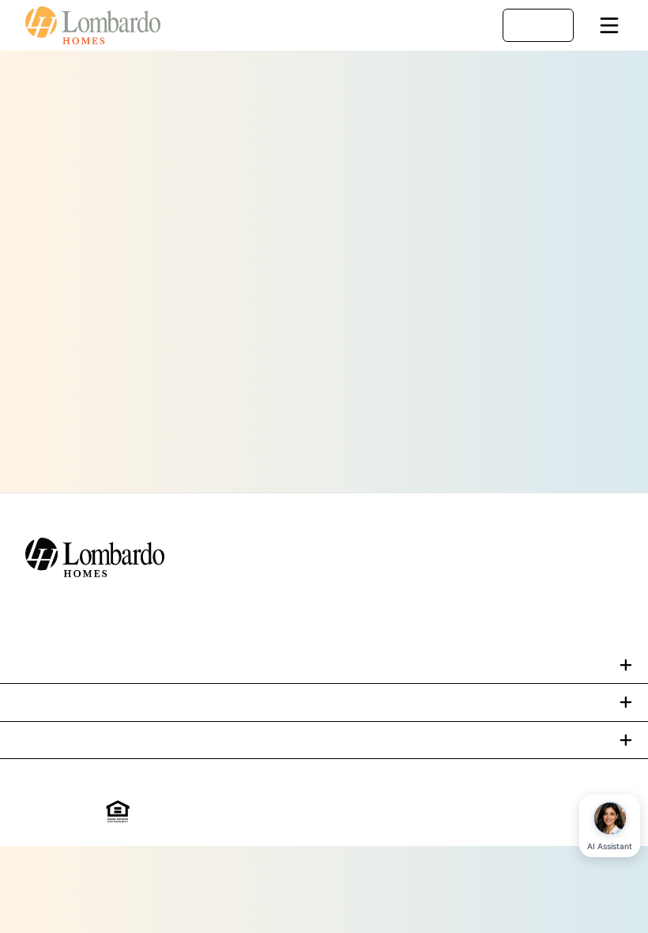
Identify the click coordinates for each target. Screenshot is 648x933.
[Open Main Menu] (609, 25)
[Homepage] (101, 25)
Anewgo (522, 812)
